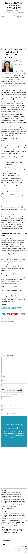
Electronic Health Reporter (14, 5)
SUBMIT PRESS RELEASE (8, 413)
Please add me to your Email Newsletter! (13, 394)
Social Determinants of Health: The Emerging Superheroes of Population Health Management (11, 308)
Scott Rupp (6, 318)
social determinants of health (13, 320)
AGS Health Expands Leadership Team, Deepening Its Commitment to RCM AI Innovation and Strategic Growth (11, 530)
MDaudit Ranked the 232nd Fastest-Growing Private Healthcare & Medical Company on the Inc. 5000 (13, 501)
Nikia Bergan (18, 320)
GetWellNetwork (18, 64)
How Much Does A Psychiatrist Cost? (11, 492)
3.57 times (14, 122)
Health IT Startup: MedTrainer (9, 508)
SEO (15, 550)
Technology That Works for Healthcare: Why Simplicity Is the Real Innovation (13, 522)
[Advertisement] (14, 34)
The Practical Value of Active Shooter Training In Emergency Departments (13, 505)
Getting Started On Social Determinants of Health (12, 306)
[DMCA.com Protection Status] (5, 541)
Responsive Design (7, 550)
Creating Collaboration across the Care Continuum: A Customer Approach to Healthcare (11, 496)
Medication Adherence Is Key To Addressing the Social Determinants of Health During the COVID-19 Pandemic (13, 310)
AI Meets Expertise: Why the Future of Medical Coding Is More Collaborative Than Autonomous (14, 519)
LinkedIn (17, 16)
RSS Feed (21, 16)
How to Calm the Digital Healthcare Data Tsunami (12, 526)
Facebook (14, 16)
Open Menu (3, 16)
